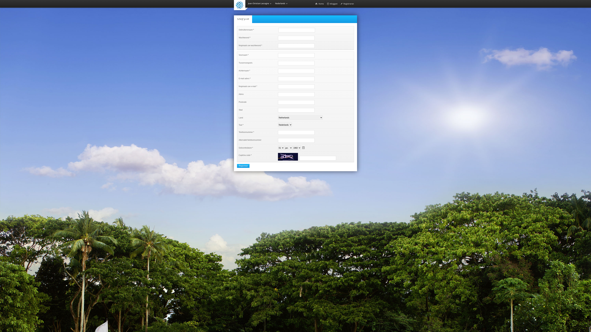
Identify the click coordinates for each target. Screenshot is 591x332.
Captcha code (244, 155)
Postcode (243, 102)
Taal (240, 125)
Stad (241, 110)
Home (321, 3)
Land (241, 118)
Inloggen (334, 3)
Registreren (349, 3)
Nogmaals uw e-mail (247, 86)
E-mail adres (244, 78)
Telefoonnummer (246, 132)
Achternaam (244, 71)
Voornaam (243, 55)
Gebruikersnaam (246, 30)
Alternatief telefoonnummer (250, 140)
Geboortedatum (245, 148)
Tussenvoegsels (245, 63)
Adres (241, 94)
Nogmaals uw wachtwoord (250, 45)
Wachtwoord (244, 38)
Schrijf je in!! (243, 19)
